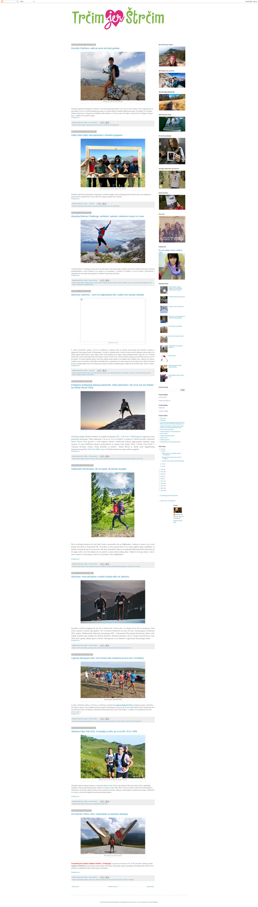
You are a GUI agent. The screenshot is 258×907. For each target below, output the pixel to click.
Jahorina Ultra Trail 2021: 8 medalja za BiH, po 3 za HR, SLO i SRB (104, 731)
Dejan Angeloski (98, 372)
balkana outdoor (80, 458)
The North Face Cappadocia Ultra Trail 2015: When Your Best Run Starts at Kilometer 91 (172, 423)
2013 (162, 490)
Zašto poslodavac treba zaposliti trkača (175, 366)
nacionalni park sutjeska (82, 879)
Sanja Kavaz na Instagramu (167, 500)
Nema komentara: (93, 122)
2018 (162, 478)
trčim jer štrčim (104, 803)
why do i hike (140, 458)
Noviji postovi (75, 886)
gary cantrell (96, 721)
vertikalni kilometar (88, 284)
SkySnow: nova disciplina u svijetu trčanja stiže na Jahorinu (100, 576)
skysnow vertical (115, 647)
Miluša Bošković (118, 372)
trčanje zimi (122, 647)
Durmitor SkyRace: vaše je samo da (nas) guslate (95, 48)
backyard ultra (80, 721)
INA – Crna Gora (122, 437)
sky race (101, 125)
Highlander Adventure (95, 566)
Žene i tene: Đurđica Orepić (176, 336)
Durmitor (79, 125)
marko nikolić (110, 372)
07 (163, 464)
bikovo (92, 282)
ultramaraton (138, 721)
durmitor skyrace (94, 125)
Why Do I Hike (94, 449)
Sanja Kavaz (162, 407)
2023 (162, 449)
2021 (162, 471)
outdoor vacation (99, 458)
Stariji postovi (150, 886)
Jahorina (104, 372)
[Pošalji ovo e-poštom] (101, 123)
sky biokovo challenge (121, 282)
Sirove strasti (163, 433)
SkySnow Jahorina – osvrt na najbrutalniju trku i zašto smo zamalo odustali (107, 294)
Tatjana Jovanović (81, 374)
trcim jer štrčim (90, 374)
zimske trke (128, 647)
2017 (162, 481)
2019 (162, 476)
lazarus (113, 721)
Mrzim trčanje (172, 355)
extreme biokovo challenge (100, 282)
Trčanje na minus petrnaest (176, 306)
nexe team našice (119, 721)
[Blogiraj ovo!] (103, 123)
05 (163, 466)
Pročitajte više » (75, 117)
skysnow (74, 374)
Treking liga (131, 879)
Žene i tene (163, 418)
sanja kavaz (132, 372)
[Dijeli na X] (105, 123)
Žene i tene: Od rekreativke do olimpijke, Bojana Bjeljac (177, 317)
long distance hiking (116, 566)
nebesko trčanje (112, 282)
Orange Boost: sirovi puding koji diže (170, 442)
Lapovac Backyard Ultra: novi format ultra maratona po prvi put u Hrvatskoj (107, 658)
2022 (162, 469)
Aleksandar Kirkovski (81, 372)
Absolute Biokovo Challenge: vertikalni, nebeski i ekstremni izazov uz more (107, 216)
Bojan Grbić (90, 372)
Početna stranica (113, 886)
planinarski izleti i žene (104, 206)
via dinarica (133, 458)
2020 (162, 474)
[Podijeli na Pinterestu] (108, 123)
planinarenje (95, 206)
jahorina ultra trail (81, 803)
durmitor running (85, 125)
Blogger (155, 902)
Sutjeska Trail (99, 879)
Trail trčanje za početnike (175, 326)
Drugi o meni (163, 437)
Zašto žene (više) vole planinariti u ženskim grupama (96, 135)
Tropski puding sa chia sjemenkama (170, 431)
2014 (162, 488)
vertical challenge (143, 282)
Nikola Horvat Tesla (79, 442)
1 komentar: (92, 203)
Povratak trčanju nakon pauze (177, 296)
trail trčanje (97, 803)
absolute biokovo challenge (83, 282)
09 (163, 451)
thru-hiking (119, 458)
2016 (162, 483)
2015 (162, 486)
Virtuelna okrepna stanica (167, 435)
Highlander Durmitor (105, 566)
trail (93, 803)
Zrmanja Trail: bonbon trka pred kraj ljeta (173, 461)
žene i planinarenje (114, 206)
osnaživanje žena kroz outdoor (84, 206)
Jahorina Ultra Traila (110, 785)
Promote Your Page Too (164, 400)
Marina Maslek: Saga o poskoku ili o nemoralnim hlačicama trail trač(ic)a (175, 288)
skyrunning (106, 125)
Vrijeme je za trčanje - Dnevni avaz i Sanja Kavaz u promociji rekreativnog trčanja (171, 426)
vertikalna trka (80, 284)
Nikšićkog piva (136, 437)
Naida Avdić (125, 372)
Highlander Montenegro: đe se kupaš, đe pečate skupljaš (98, 469)
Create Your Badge (163, 411)
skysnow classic (106, 647)
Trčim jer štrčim (162, 397)
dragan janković (88, 721)
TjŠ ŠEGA (163, 420)
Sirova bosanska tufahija (167, 429)
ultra (133, 721)
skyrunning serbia (114, 125)
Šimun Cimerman (107, 879)
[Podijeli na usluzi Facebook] (107, 123)
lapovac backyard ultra (104, 721)
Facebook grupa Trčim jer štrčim (169, 495)
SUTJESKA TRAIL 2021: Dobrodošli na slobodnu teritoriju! (99, 814)
